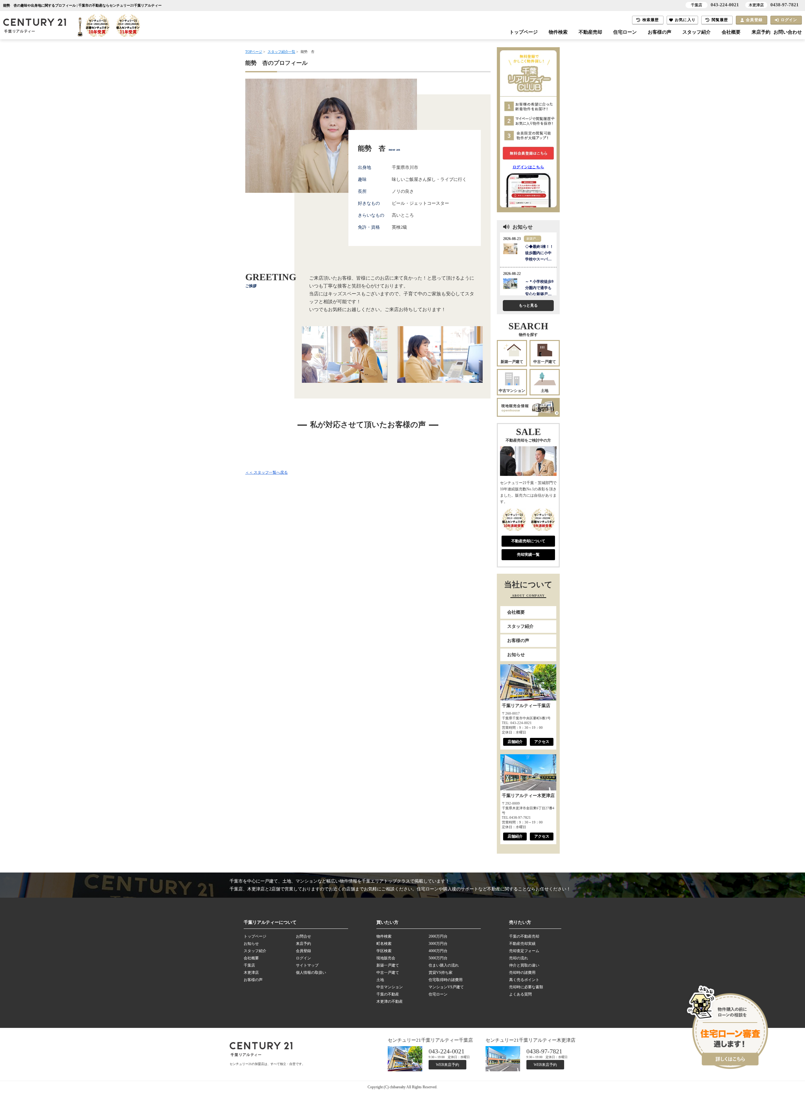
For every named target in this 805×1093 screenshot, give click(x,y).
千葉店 (249, 965)
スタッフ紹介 (696, 32)
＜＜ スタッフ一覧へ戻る (266, 472)
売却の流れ (518, 958)
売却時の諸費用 (522, 972)
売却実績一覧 (528, 554)
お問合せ (303, 936)
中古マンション (512, 390)
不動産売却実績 (522, 943)
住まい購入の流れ (444, 965)
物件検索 (558, 32)
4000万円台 (438, 951)
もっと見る (528, 305)
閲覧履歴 (720, 20)
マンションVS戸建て (446, 987)
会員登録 (754, 20)
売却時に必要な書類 (526, 987)
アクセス (541, 741)
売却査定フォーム (524, 951)
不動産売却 (590, 32)
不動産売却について (528, 541)
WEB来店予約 (447, 1064)
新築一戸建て (512, 362)
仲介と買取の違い (524, 965)
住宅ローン (625, 32)
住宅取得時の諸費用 (446, 980)
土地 (544, 390)
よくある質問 (520, 994)
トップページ (523, 32)
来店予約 (761, 32)
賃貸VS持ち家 (440, 972)
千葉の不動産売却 (524, 936)
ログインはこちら (528, 167)
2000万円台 (438, 936)
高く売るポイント (524, 980)
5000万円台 (438, 958)
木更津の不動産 (389, 1001)
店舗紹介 (515, 741)
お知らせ (516, 654)
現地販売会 (385, 958)
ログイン (789, 20)
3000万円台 (438, 943)
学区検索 (383, 951)
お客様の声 (659, 32)
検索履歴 (650, 20)
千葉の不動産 (387, 994)
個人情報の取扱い (311, 972)
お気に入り (685, 20)
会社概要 (731, 32)
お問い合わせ (788, 32)
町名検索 (383, 943)
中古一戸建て (544, 362)
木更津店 (251, 972)
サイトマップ (307, 965)
